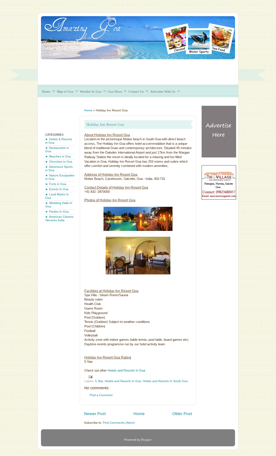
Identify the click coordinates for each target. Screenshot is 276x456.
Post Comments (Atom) (119, 422)
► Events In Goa (57, 189)
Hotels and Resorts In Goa (126, 370)
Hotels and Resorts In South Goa (165, 381)
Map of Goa (65, 91)
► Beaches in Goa (58, 156)
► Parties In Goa (57, 211)
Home (46, 91)
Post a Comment (101, 395)
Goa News (115, 91)
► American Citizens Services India (59, 218)
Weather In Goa (90, 91)
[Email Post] (90, 376)
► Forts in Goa (55, 184)
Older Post (182, 413)
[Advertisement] (145, 70)
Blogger (146, 439)
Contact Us (136, 91)
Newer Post (95, 413)
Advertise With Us (163, 91)
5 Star (99, 381)
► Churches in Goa (58, 161)
